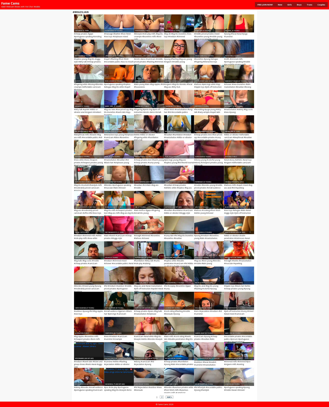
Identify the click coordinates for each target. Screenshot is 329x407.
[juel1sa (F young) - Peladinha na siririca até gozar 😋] (209, 200)
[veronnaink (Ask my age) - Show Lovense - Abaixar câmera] (89, 351)
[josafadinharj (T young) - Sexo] (179, 276)
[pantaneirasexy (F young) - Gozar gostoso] (239, 301)
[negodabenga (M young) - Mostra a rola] (119, 276)
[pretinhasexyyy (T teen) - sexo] (119, 225)
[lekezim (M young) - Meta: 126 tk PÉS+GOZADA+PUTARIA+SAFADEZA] (149, 377)
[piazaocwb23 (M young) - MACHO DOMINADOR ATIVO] (119, 351)
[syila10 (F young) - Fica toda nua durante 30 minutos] (119, 250)
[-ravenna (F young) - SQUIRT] (89, 149)
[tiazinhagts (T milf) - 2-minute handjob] (179, 99)
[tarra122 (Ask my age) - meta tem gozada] (89, 250)
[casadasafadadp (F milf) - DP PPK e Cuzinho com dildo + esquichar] (239, 175)
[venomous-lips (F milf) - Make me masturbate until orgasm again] (239, 351)
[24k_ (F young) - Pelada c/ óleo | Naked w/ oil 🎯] (149, 200)
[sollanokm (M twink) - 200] (209, 301)
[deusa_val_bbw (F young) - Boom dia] (149, 276)
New (280, 4)
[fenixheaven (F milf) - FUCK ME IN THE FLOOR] (149, 23)
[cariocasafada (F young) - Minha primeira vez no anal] (89, 301)
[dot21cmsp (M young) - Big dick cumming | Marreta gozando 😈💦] (119, 175)
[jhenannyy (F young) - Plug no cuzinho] (149, 74)
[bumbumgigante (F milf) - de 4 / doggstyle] (119, 200)
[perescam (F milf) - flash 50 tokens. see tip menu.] (179, 377)
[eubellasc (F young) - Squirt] (209, 23)
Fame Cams (10, 3)
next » (169, 397)
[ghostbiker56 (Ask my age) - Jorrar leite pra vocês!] (149, 175)
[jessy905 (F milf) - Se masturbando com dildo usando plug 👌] (239, 149)
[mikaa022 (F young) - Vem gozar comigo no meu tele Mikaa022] (89, 99)
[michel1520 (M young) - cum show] (179, 351)
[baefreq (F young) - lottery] (209, 99)
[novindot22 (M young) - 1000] (239, 99)
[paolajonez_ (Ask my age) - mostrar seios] (149, 124)
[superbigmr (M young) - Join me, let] (149, 250)
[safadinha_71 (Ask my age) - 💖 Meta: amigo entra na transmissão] (119, 377)
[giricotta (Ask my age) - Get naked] (149, 225)
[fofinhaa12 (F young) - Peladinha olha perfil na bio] (209, 175)
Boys (299, 4)
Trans (309, 4)
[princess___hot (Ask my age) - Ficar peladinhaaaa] (149, 49)
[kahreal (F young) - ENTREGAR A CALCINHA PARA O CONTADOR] (179, 74)
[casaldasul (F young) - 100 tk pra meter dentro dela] (209, 225)
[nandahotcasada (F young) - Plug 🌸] (239, 74)
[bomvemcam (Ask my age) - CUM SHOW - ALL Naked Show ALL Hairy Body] (149, 301)
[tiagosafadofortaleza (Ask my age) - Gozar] (209, 351)
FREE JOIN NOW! (265, 4)
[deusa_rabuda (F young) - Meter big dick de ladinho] (209, 49)
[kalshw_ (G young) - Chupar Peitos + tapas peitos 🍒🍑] (239, 23)
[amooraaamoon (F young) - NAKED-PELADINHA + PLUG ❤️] (209, 124)
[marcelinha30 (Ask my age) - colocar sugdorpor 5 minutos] (239, 225)
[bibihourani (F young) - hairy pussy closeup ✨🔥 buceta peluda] (149, 149)
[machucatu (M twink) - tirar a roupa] (239, 250)
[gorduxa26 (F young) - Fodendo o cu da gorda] (209, 149)
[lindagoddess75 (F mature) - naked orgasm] (89, 200)
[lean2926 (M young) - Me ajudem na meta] (239, 377)
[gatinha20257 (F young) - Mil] (239, 276)
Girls (289, 4)
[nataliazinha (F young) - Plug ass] (209, 276)
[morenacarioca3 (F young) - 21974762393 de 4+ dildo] (179, 225)
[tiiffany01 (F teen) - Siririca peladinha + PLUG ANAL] (89, 23)
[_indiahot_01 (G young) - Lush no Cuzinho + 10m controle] (119, 49)
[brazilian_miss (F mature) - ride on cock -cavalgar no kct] (179, 250)
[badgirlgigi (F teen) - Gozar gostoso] (179, 23)
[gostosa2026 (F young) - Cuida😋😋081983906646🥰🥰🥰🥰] (89, 276)
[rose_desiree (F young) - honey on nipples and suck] (119, 74)
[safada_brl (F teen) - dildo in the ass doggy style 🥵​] (239, 124)
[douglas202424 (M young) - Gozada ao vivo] (89, 377)
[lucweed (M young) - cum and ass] (179, 301)
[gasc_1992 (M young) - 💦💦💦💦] (239, 326)
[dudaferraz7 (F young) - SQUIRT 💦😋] (119, 23)
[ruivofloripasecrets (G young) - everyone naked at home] (89, 74)
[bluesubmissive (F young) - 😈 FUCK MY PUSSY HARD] (239, 200)
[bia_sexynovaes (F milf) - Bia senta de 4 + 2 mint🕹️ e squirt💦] (89, 124)
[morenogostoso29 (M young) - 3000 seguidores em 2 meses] (149, 351)
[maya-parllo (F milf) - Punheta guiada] (239, 49)
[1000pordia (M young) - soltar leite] (119, 326)
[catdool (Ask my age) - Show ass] (179, 200)
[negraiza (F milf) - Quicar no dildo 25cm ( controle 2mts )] (179, 124)
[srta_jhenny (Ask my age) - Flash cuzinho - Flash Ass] (209, 74)
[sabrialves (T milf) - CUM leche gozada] (149, 99)
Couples (321, 4)
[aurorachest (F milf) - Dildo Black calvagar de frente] (89, 175)
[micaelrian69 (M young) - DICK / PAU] (209, 377)
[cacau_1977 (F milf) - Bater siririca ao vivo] (89, 225)
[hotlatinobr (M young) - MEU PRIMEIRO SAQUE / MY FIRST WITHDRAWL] (119, 301)
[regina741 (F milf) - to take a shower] (179, 326)
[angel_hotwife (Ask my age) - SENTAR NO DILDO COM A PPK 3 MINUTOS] (179, 175)
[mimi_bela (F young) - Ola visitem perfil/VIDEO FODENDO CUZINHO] (119, 149)
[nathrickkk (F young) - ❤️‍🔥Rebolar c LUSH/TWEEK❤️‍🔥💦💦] (89, 49)
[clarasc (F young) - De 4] (179, 49)
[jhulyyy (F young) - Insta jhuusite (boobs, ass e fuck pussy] (209, 250)
